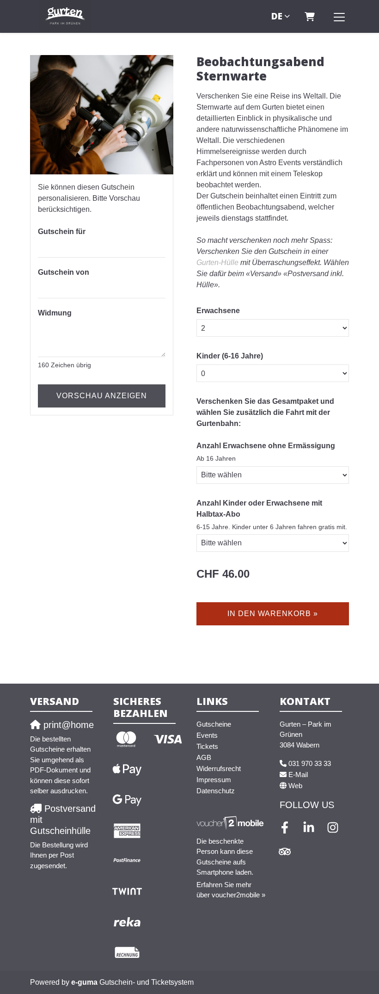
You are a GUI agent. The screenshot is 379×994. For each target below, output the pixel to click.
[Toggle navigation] (339, 16)
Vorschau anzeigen (101, 396)
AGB (203, 757)
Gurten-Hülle (217, 262)
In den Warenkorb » (272, 613)
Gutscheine (213, 724)
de (276, 16)
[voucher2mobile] (231, 823)
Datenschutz (215, 791)
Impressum (213, 780)
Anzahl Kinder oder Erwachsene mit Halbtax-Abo (259, 508)
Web (295, 786)
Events (207, 735)
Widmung (55, 313)
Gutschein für (62, 231)
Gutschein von (63, 272)
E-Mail (298, 774)
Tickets (207, 746)
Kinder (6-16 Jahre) (229, 356)
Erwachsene (218, 311)
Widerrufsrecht (218, 768)
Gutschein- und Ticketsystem (132, 982)
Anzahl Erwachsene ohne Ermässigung (265, 446)
